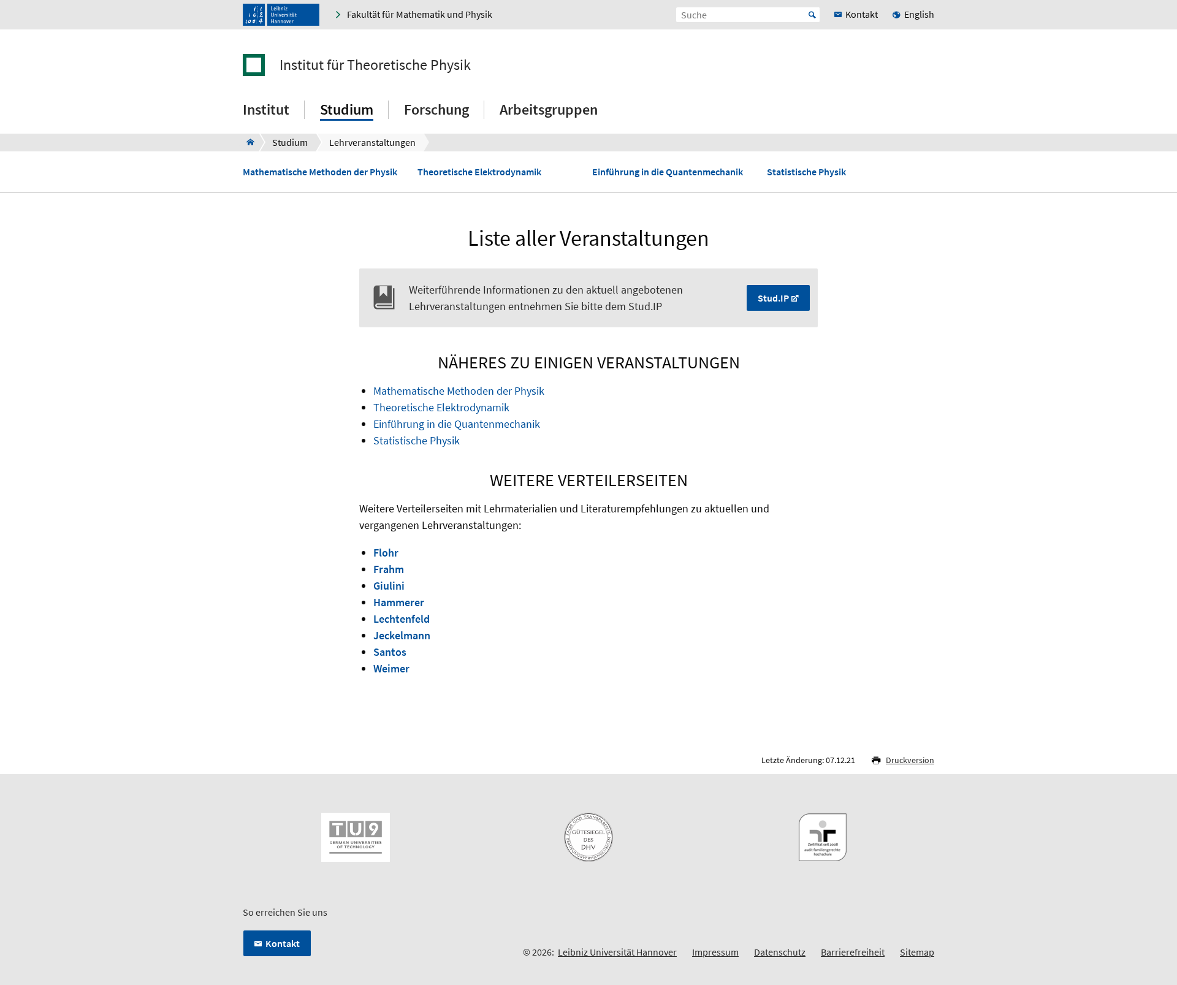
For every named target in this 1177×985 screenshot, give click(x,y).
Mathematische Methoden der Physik (320, 172)
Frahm (388, 569)
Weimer (391, 668)
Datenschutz (780, 952)
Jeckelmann (401, 635)
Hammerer (398, 602)
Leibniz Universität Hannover (617, 952)
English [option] (919, 14)
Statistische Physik (806, 172)
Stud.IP (773, 298)
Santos (389, 652)
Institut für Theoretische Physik (375, 65)
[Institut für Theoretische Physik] (246, 142)
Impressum (715, 952)
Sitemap (917, 952)
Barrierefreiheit (853, 952)
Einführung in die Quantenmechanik (667, 172)
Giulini (389, 586)
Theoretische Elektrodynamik (479, 172)
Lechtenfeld (401, 619)
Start (812, 14)
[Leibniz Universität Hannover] (281, 15)
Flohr (385, 553)
